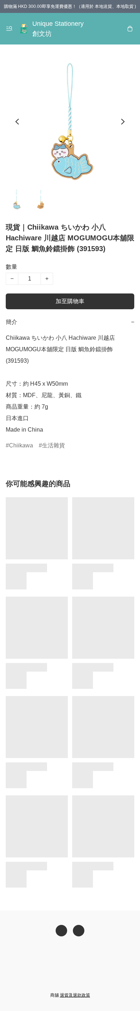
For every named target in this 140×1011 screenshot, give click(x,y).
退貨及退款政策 (75, 995)
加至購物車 (70, 301)
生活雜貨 (53, 445)
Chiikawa (21, 445)
